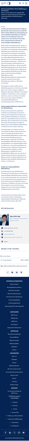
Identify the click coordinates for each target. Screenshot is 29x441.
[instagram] (19, 432)
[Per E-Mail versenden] (12, 272)
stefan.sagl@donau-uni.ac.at (11, 228)
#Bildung (6, 266)
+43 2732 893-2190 (8, 231)
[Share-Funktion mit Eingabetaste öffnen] (7, 272)
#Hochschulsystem (22, 266)
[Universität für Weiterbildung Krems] (6, 3)
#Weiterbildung (13, 266)
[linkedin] (10, 432)
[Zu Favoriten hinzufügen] (21, 272)
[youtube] (23, 432)
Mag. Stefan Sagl (15, 216)
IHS (2, 49)
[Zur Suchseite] (20, 3)
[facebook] (5, 432)
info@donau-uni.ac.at (14, 396)
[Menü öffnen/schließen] (26, 4)
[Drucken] (16, 272)
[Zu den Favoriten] (23, 3)
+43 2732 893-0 (14, 398)
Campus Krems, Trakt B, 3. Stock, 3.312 (13, 237)
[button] (14, 241)
